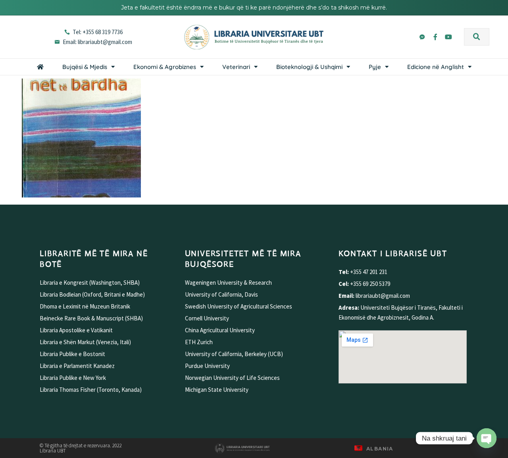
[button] (476, 37)
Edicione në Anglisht (435, 67)
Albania (379, 449)
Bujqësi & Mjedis (84, 67)
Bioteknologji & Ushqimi (309, 67)
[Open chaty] (486, 438)
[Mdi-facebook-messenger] (422, 36)
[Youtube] (448, 36)
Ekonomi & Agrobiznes (164, 67)
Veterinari (236, 67)
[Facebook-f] (435, 36)
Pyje (375, 67)
